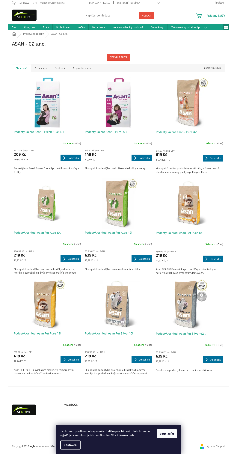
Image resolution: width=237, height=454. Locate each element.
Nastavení (70, 445)
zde (132, 435)
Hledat (146, 15)
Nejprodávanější (82, 68)
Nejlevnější (41, 68)
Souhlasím (167, 434)
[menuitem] (14, 27)
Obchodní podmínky (128, 3)
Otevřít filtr (118, 57)
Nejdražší (60, 68)
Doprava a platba (99, 3)
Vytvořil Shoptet (216, 446)
